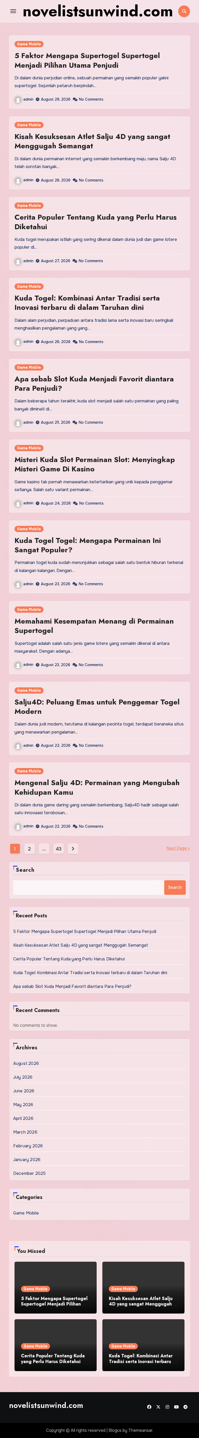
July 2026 (23, 1077)
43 (58, 849)
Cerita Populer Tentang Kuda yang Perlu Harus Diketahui (96, 222)
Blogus (115, 1430)
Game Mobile (29, 44)
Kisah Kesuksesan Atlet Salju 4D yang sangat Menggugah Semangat (92, 141)
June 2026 (23, 1091)
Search (25, 870)
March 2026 (25, 1132)
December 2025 (29, 1173)
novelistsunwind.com (46, 1405)
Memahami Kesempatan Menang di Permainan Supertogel (94, 626)
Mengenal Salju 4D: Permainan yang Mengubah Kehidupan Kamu (97, 787)
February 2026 (28, 1146)
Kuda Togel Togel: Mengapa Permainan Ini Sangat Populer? (88, 545)
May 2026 (23, 1104)
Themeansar (140, 1430)
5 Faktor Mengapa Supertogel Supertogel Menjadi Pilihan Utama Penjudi (87, 60)
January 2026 (26, 1159)
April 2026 (23, 1118)
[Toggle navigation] (13, 11)
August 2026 (26, 1063)
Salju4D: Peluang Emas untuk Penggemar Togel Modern (97, 707)
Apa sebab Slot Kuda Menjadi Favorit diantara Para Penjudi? (94, 384)
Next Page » (178, 848)
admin (28, 99)
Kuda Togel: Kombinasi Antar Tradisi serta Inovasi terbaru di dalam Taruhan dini (87, 303)
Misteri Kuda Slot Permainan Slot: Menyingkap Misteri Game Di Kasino (95, 464)
